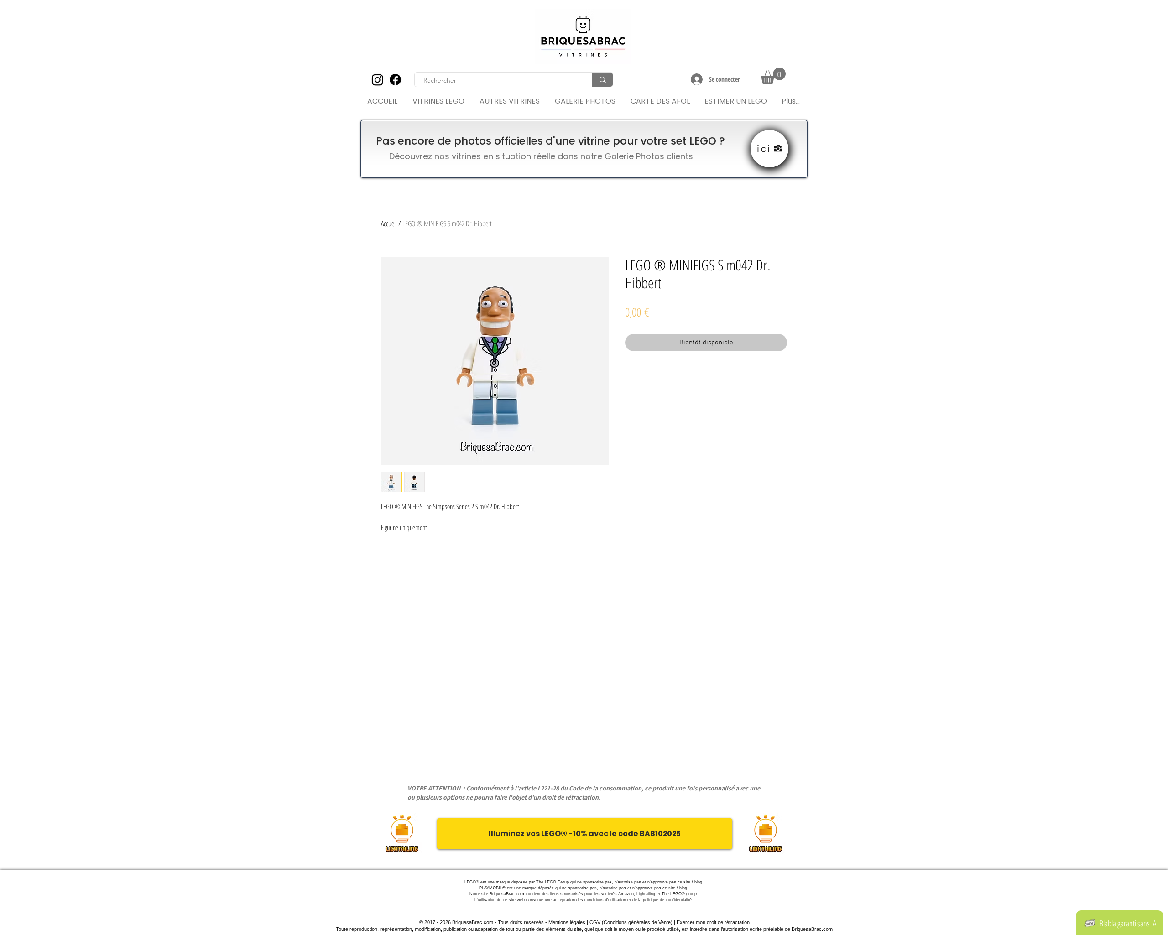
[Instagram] (377, 79)
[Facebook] (395, 79)
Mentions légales (566, 922)
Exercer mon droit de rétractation (713, 922)
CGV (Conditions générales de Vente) (631, 922)
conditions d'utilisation (605, 900)
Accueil (389, 223)
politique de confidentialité (667, 900)
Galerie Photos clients (649, 156)
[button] (773, 76)
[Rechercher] (602, 80)
